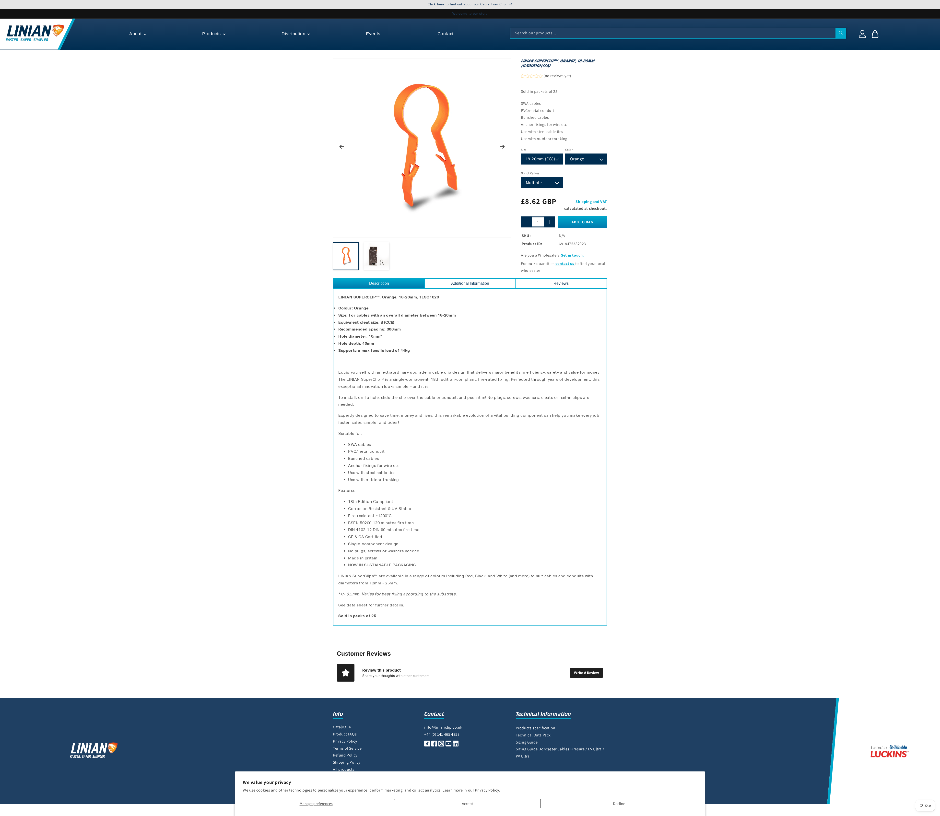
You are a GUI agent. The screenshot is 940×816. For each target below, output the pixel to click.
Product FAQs (345, 734)
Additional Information (470, 283)
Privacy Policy (345, 741)
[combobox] (678, 33)
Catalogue (342, 727)
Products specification (535, 728)
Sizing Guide (527, 742)
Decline (619, 803)
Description (379, 283)
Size (524, 150)
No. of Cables (530, 173)
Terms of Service (347, 748)
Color (569, 150)
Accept (467, 803)
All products (343, 769)
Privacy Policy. (487, 790)
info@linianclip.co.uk (443, 727)
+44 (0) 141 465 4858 (441, 734)
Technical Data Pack (533, 735)
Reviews (561, 283)
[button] (137, 34)
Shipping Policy (346, 762)
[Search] (840, 33)
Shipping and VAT (591, 201)
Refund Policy (345, 755)
